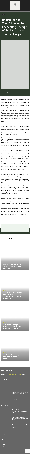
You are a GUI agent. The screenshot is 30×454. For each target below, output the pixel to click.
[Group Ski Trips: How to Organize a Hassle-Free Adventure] (6, 385)
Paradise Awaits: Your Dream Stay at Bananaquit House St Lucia (20, 393)
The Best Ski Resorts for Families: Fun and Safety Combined (20, 400)
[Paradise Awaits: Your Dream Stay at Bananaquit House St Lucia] (6, 393)
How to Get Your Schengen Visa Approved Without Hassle (12, 356)
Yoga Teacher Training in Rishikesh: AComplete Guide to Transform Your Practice (12, 326)
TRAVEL (4, 14)
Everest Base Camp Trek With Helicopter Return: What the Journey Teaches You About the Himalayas (12, 295)
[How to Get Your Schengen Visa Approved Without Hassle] (15, 346)
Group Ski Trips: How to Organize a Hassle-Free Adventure (19, 385)
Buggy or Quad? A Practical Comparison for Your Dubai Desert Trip (12, 266)
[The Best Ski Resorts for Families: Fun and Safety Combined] (6, 400)
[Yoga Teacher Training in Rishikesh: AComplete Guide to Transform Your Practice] (15, 316)
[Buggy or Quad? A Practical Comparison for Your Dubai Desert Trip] (15, 255)
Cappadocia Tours (15, 374)
